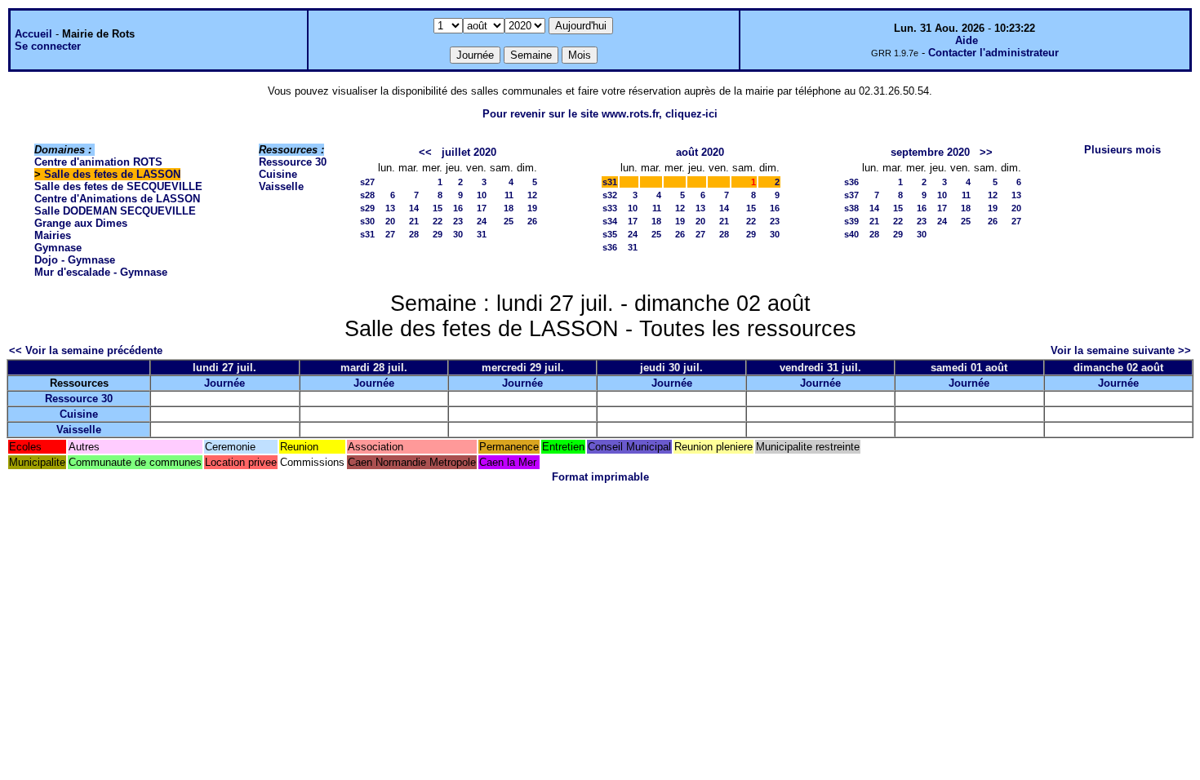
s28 (367, 195)
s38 (851, 208)
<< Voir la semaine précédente (85, 350)
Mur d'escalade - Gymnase (100, 272)
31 (482, 234)
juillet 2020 (469, 152)
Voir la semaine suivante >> (1121, 350)
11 (508, 195)
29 (437, 234)
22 (437, 221)
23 (458, 221)
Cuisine (278, 174)
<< (425, 152)
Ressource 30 (293, 162)
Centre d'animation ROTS (98, 162)
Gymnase (58, 248)
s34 (609, 221)
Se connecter (48, 46)
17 (482, 208)
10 (482, 195)
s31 (367, 234)
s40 (851, 234)
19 (532, 208)
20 (390, 221)
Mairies (52, 235)
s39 (851, 221)
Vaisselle (281, 186)
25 (508, 221)
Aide (966, 40)
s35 (609, 234)
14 (414, 208)
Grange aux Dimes (80, 223)
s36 (609, 247)
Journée (224, 383)
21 (414, 221)
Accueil (33, 34)
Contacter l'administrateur (993, 53)
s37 (851, 195)
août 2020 (700, 152)
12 (532, 195)
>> (986, 152)
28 (414, 234)
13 (390, 208)
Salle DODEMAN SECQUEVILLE (115, 211)
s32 (609, 195)
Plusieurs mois (1122, 150)
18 (508, 208)
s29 (367, 208)
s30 (367, 221)
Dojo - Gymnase (74, 260)
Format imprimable (600, 477)
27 (390, 234)
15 (437, 208)
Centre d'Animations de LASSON (117, 199)
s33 (609, 208)
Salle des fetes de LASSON (112, 174)
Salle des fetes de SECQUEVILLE (118, 186)
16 (458, 208)
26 (532, 221)
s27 (367, 182)
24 (482, 221)
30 (458, 234)
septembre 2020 (930, 152)
